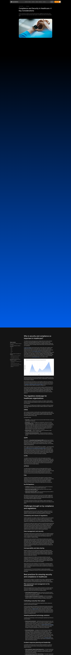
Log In (52, 1)
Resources (40, 1)
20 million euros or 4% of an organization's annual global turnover (35, 447)
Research (37, 1)
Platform (29, 1)
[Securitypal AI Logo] (14, 1)
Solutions (33, 1)
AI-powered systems (47, 637)
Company (44, 1)
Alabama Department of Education (47, 624)
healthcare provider (35, 608)
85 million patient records (36, 356)
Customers (26, 1)
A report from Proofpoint (27, 347)
